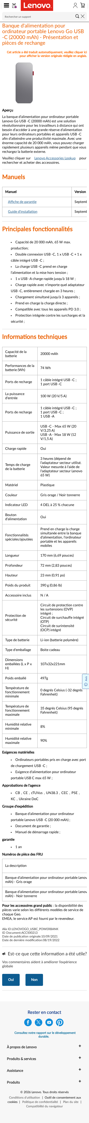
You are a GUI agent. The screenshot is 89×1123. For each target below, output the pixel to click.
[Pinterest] (60, 1023)
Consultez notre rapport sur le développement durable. (45, 1034)
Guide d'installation (22, 211)
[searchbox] (44, 16)
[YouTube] (49, 1023)
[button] (5, 6)
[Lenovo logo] (37, 5)
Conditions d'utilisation (24, 1097)
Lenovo (36, 1092)
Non (34, 980)
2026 (27, 1092)
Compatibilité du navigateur (44, 1106)
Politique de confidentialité (40, 1102)
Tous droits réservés (56, 1092)
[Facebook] (28, 1023)
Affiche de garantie (22, 202)
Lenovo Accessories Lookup (55, 158)
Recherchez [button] (77, 16)
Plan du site (70, 1102)
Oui (11, 980)
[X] (38, 1023)
